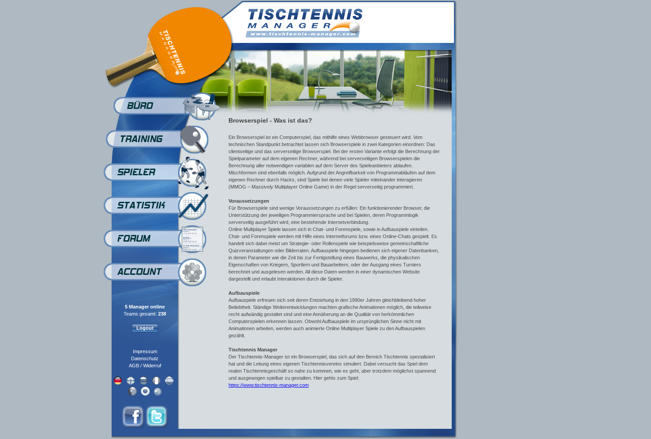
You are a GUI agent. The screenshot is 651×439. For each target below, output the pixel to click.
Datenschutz (145, 358)
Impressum (145, 351)
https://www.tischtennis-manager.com (269, 385)
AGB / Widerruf (145, 365)
